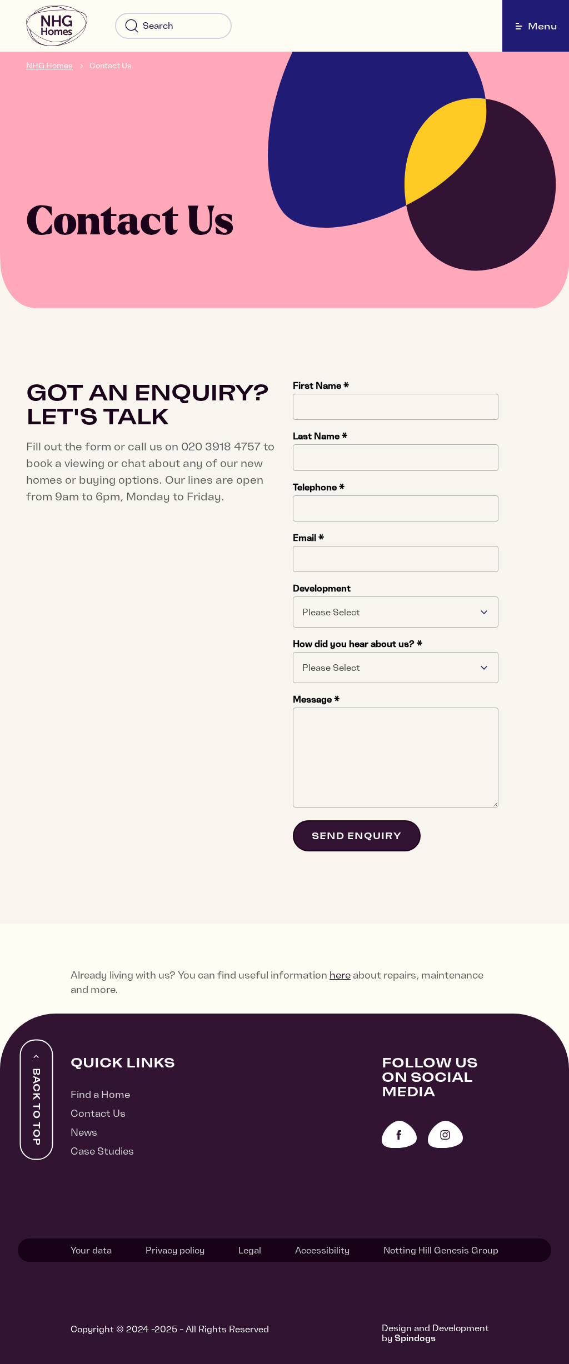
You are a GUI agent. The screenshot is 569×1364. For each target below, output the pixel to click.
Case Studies (102, 1151)
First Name (321, 385)
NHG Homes (49, 65)
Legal (249, 1250)
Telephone (319, 487)
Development (322, 588)
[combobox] (395, 612)
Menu (542, 26)
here (340, 975)
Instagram (445, 1134)
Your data (91, 1250)
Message (316, 699)
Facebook (399, 1134)
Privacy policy (175, 1250)
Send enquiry (357, 836)
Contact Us (110, 65)
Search (131, 26)
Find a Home (100, 1094)
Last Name (320, 436)
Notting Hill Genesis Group (440, 1250)
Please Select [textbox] (331, 612)
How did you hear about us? (357, 644)
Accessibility (322, 1250)
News (84, 1132)
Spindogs (415, 1338)
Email (308, 538)
